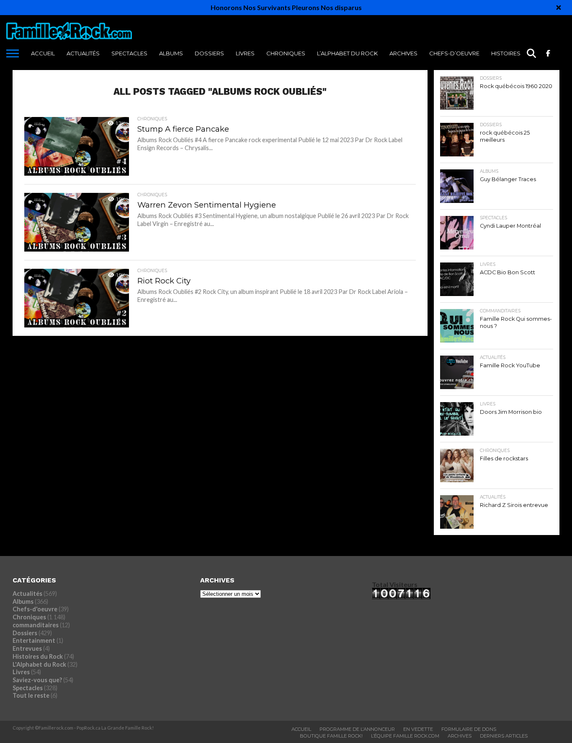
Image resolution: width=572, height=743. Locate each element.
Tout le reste (31, 695)
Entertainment (34, 640)
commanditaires (36, 625)
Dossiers (209, 53)
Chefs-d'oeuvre (35, 609)
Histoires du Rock (520, 53)
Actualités (83, 53)
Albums (171, 53)
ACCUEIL (43, 53)
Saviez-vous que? (37, 679)
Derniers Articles (504, 736)
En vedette (418, 729)
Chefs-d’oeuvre (454, 53)
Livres (245, 53)
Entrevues (27, 648)
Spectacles (129, 53)
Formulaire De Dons (468, 729)
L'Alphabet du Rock (39, 664)
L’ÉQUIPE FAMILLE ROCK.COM (405, 736)
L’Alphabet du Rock (347, 53)
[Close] (558, 7)
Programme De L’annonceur (357, 729)
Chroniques (285, 53)
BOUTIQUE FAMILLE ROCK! (331, 736)
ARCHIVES (403, 53)
